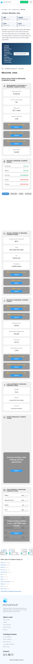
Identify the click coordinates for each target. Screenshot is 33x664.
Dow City (5, 569)
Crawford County (15, 9)
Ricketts (5, 584)
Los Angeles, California (8, 644)
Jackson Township (7, 581)
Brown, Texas (6, 646)
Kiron (4, 576)
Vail (4, 574)
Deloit (4, 579)
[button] (5, 194)
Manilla (4, 567)
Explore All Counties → (21, 53)
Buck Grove (5, 588)
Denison (5, 562)
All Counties (4, 9)
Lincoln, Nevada (7, 636)
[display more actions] (31, 2)
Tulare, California (7, 639)
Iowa (10, 9)
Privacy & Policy (7, 624)
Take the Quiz (6, 619)
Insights (5, 622)
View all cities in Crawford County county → (11, 591)
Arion (4, 586)
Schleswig (5, 565)
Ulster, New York (7, 641)
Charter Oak (6, 572)
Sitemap (5, 629)
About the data (6, 627)
